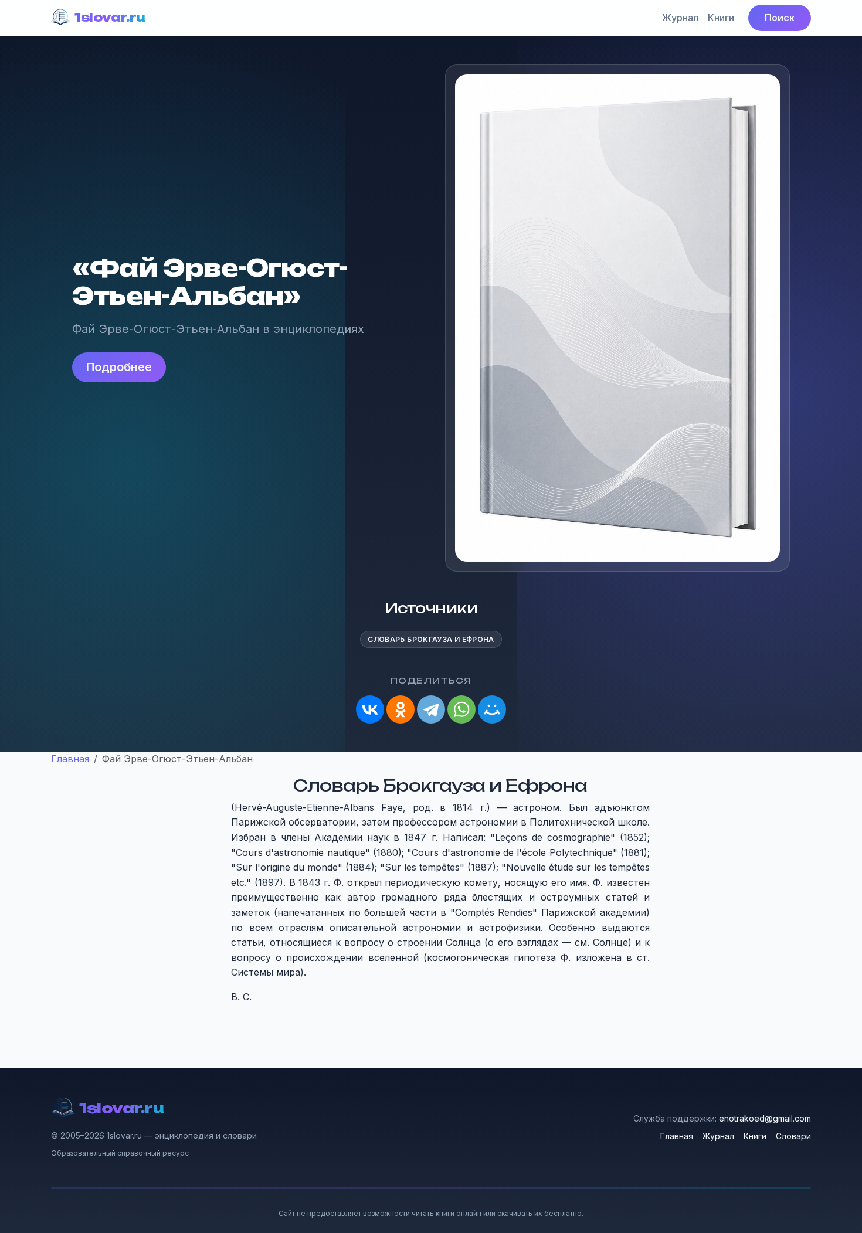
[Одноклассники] (400, 709)
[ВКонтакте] (370, 709)
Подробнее (119, 367)
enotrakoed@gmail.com (765, 1118)
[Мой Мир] (492, 709)
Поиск (780, 17)
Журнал (680, 17)
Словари (793, 1136)
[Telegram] (431, 709)
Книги (721, 17)
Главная (676, 1136)
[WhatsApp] (461, 709)
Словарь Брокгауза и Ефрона (431, 639)
